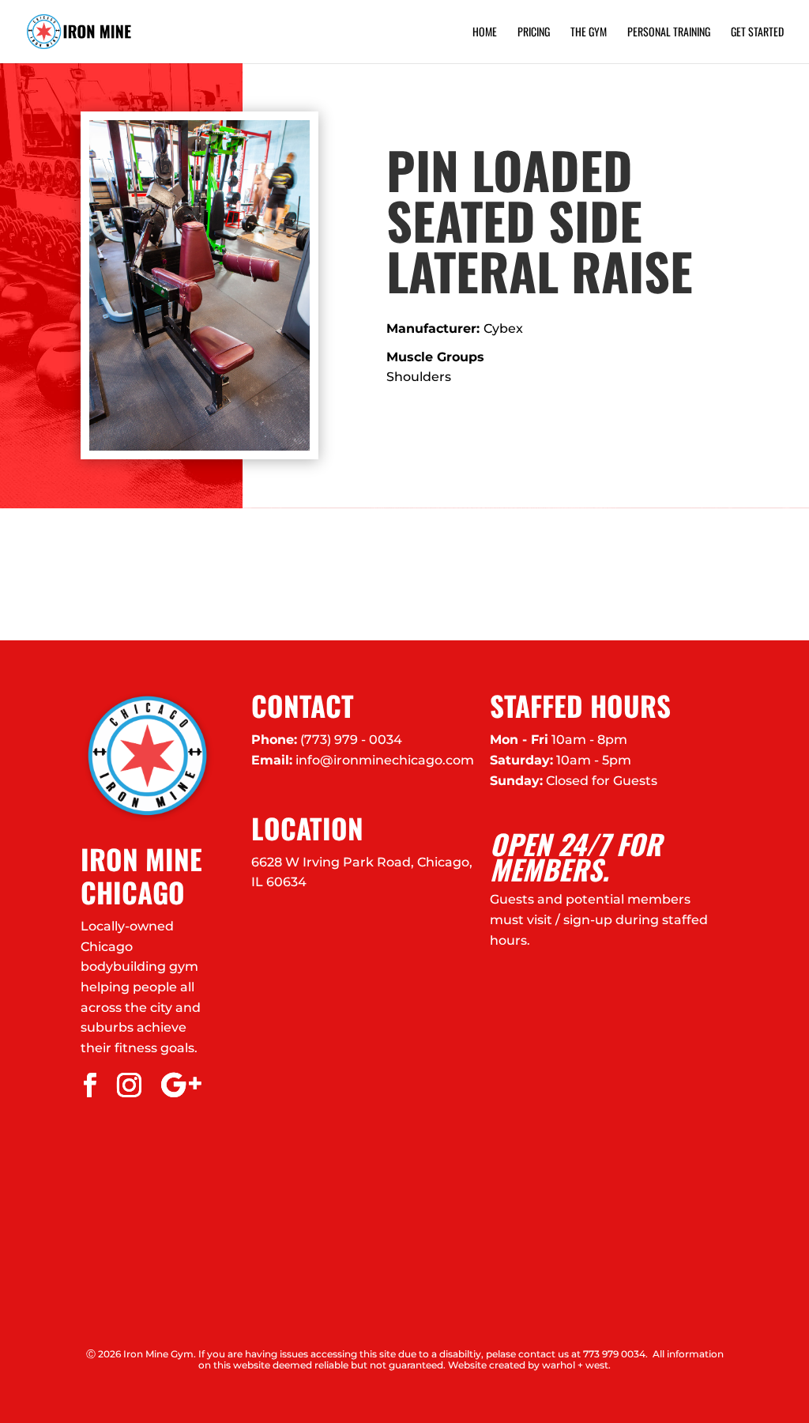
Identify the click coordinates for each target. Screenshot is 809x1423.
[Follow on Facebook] (89, 1085)
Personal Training (668, 33)
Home (484, 33)
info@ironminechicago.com (384, 760)
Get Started (757, 33)
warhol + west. (576, 1365)
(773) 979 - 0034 (351, 739)
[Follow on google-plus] (180, 1085)
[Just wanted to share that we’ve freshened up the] (708, 574)
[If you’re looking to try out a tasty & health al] (101, 574)
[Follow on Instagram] (128, 1085)
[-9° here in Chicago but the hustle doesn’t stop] (505, 574)
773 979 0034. (615, 1354)
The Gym (588, 33)
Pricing (533, 33)
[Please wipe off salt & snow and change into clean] (303, 574)
